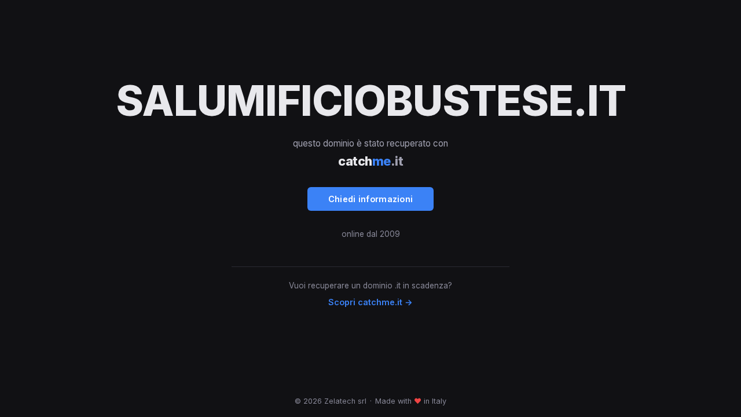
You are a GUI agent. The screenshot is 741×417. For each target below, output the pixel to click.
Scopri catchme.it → (370, 302)
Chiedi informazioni (370, 199)
